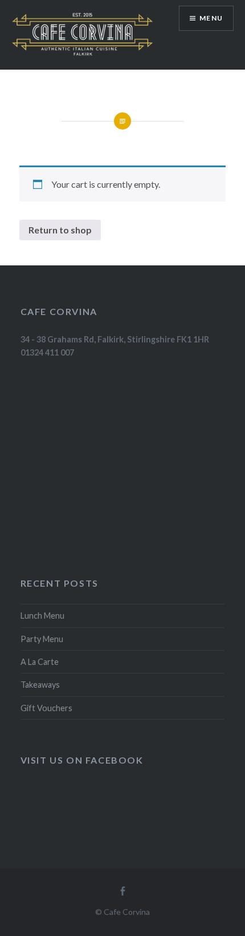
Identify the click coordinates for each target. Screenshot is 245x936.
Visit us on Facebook (82, 760)
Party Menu (42, 639)
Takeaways (40, 684)
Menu (211, 18)
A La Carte (40, 662)
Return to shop (60, 229)
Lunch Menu (42, 615)
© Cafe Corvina (122, 912)
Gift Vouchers (46, 708)
